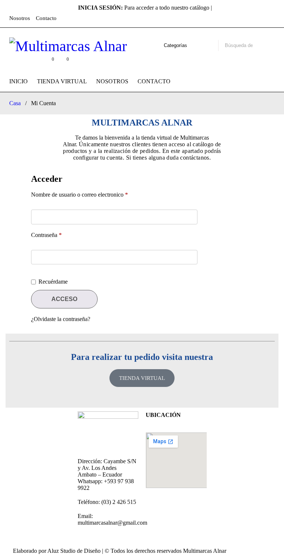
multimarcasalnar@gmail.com (112, 522)
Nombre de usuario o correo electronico (79, 194)
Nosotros (19, 18)
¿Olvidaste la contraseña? (60, 319)
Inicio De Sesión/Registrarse (33, 63)
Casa (15, 103)
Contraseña (46, 235)
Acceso (64, 299)
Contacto (46, 18)
